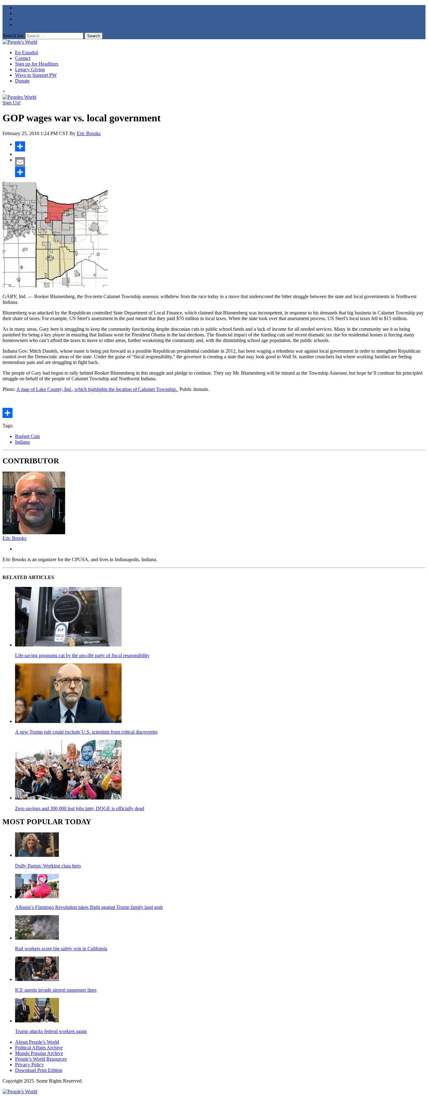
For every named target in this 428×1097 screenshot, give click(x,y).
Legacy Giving (30, 69)
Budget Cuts (27, 436)
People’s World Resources (41, 1059)
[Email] (220, 162)
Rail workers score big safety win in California (61, 948)
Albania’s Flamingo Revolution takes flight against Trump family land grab (89, 907)
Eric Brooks (89, 133)
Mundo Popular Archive (39, 1053)
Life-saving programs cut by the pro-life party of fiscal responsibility (82, 655)
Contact (22, 58)
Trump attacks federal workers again (51, 1031)
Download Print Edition (38, 1070)
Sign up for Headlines (36, 63)
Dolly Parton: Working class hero (48, 865)
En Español (26, 52)
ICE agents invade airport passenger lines (56, 990)
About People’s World (37, 1042)
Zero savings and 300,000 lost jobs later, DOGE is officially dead (79, 808)
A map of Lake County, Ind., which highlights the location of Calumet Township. (97, 389)
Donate (22, 80)
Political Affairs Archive (39, 1047)
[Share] (220, 146)
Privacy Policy (29, 1064)
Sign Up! (12, 102)
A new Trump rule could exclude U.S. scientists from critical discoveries (86, 732)
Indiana (22, 442)
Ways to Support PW (36, 75)
